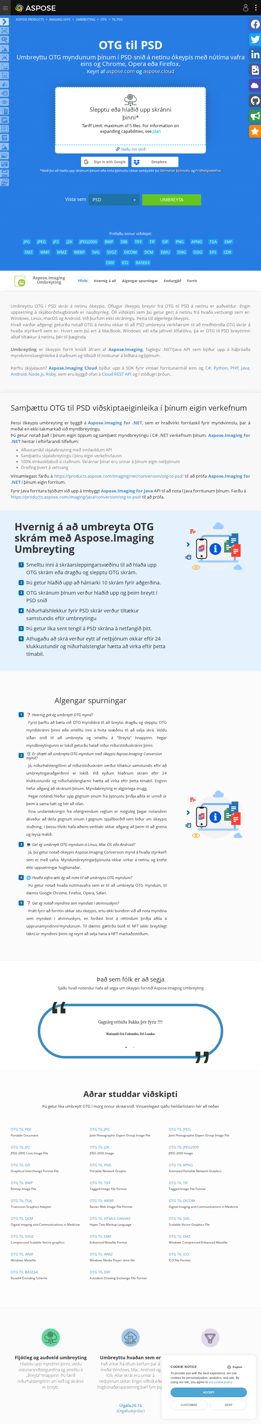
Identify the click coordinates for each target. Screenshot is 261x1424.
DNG (181, 252)
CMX (110, 262)
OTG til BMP (22, 1182)
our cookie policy (220, 1382)
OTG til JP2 (20, 1147)
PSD (97, 200)
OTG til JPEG (180, 1129)
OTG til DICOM (182, 1200)
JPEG (41, 241)
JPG (27, 241)
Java (245, 368)
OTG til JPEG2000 (184, 1147)
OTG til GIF (20, 1164)
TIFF (138, 241)
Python (221, 368)
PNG (180, 241)
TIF (152, 241)
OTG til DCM (22, 1218)
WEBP (79, 252)
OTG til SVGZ (22, 1236)
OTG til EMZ (179, 1236)
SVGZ (111, 252)
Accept (209, 1392)
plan (156, 131)
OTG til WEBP (102, 1200)
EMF (228, 241)
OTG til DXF (100, 1272)
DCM (149, 252)
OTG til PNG (100, 1164)
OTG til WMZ (101, 1254)
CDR (227, 252)
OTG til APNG (181, 1164)
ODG (197, 252)
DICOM (130, 252)
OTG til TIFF (100, 1182)
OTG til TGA (21, 1200)
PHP (234, 368)
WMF (44, 252)
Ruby (51, 374)
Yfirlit (83, 280)
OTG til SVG (179, 1218)
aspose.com (120, 71)
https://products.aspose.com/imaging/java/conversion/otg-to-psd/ (76, 497)
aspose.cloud (158, 71)
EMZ (29, 252)
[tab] (126, 1045)
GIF (165, 241)
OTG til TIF (178, 1182)
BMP (109, 241)
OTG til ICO (179, 1254)
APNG (196, 241)
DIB (124, 241)
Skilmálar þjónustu (175, 170)
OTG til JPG (100, 1129)
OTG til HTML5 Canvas (110, 1218)
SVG (95, 252)
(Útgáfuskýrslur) (131, 1410)
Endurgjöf (172, 280)
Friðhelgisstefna (208, 170)
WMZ (62, 252)
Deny (228, 1404)
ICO (125, 262)
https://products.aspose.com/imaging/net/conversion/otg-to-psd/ (119, 476)
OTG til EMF (100, 1236)
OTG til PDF (21, 1129)
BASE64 (143, 262)
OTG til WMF (22, 1254)
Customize (189, 1404)
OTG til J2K (99, 1147)
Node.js (36, 374)
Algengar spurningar (140, 280)
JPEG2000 (88, 241)
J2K (69, 241)
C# (208, 368)
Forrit (192, 280)
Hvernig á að (105, 280)
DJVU (165, 252)
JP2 (56, 241)
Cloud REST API (117, 374)
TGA (213, 241)
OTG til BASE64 (24, 1272)
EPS (213, 252)
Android (19, 374)
